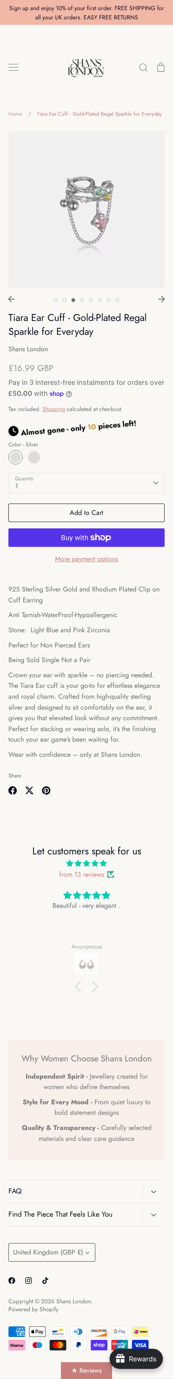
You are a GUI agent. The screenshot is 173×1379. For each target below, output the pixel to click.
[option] (86, 209)
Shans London (28, 349)
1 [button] (56, 300)
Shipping (53, 409)
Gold (34, 457)
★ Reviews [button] (86, 1370)
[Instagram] (28, 1280)
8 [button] (117, 300)
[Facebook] (11, 1280)
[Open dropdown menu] (153, 1191)
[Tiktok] (45, 1280)
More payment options (86, 559)
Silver (15, 457)
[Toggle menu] (13, 67)
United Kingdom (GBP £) (48, 1252)
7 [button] (108, 300)
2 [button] (64, 300)
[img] (86, 863)
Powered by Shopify (33, 1309)
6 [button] (100, 300)
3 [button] (73, 300)
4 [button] (82, 300)
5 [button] (91, 300)
